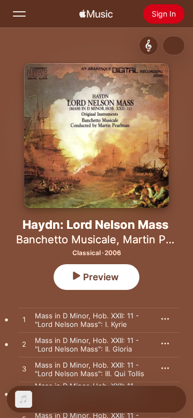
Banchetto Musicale (66, 239)
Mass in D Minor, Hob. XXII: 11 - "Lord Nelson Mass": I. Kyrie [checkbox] (87, 320)
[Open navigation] (19, 14)
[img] (96, 14)
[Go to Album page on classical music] (148, 45)
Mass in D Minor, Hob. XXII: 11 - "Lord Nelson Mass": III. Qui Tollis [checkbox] (89, 369)
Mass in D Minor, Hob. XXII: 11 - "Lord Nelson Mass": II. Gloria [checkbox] (87, 344)
